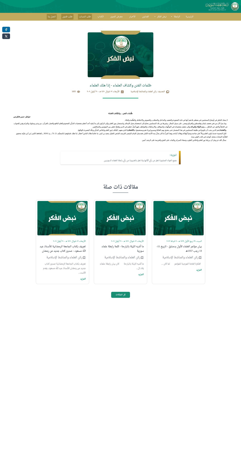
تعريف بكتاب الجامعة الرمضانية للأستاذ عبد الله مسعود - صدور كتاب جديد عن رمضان (63, 248)
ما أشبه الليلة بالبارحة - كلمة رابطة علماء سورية (123, 248)
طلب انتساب (85, 17)
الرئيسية (189, 17)
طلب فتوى (67, 17)
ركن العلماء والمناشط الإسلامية (180, 257)
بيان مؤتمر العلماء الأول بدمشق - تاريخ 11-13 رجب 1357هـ (179, 248)
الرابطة (177, 17)
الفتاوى (145, 17)
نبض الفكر (162, 17)
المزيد (199, 270)
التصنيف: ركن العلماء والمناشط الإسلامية (148, 91)
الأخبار (132, 17)
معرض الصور (116, 17)
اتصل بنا (52, 17)
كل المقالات (121, 295)
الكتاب (100, 17)
